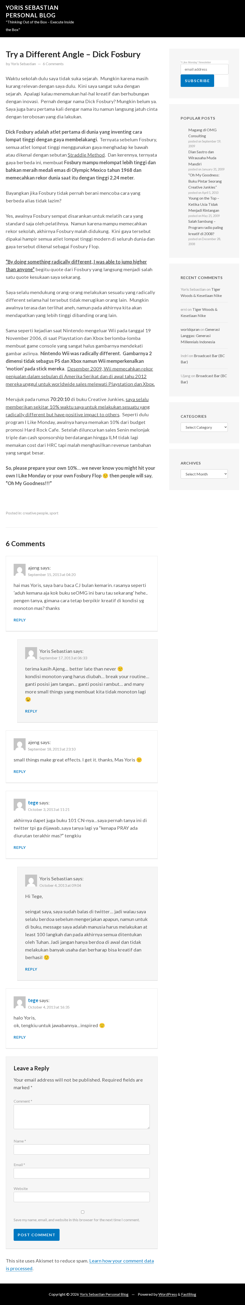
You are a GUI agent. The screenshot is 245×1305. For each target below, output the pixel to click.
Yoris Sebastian (23, 63)
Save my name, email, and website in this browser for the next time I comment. (77, 1219)
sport (54, 513)
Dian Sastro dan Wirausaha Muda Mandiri (202, 157)
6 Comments (53, 63)
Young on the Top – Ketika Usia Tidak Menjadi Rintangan (203, 204)
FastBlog (188, 1294)
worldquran (190, 329)
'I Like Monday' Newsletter (196, 62)
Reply (20, 620)
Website (21, 1188)
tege (33, 802)
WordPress (167, 1294)
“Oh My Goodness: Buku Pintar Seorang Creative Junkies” (205, 181)
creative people (35, 513)
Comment (23, 1101)
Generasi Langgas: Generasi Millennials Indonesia (200, 335)
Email (19, 1164)
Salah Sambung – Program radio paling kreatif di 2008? (205, 227)
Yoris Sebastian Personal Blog (104, 1294)
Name (20, 1141)
